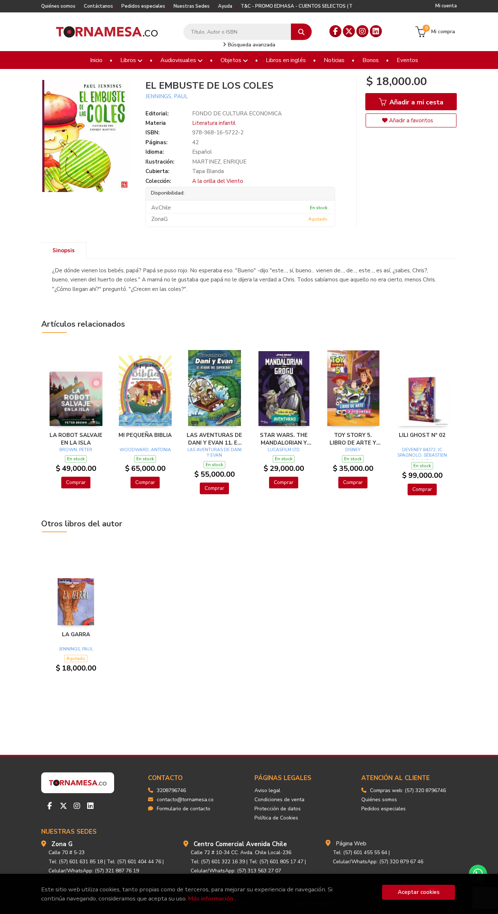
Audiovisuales (179, 60)
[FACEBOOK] (336, 31)
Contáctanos (98, 6)
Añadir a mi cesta (415, 102)
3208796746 (171, 790)
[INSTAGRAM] (363, 31)
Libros (128, 60)
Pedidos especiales (143, 6)
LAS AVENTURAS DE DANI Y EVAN (214, 452)
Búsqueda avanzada (250, 44)
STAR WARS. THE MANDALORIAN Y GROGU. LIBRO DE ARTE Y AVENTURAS (284, 438)
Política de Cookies (276, 817)
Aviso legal (267, 790)
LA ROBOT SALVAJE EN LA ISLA (76, 438)
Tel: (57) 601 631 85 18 (75, 861)
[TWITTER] (349, 31)
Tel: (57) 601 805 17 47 (276, 861)
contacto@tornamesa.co (185, 799)
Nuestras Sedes (192, 6)
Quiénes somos (58, 6)
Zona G (62, 844)
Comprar (76, 482)
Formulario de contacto (183, 808)
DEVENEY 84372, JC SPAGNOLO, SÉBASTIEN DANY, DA (422, 455)
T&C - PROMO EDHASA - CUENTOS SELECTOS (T (297, 6)
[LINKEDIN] (376, 31)
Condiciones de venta (279, 799)
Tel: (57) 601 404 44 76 (134, 861)
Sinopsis (63, 250)
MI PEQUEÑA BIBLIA (145, 435)
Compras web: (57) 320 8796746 (408, 790)
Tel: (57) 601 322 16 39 (218, 861)
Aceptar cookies (419, 892)
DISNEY (353, 450)
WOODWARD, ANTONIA (145, 450)
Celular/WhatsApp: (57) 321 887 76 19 (93, 870)
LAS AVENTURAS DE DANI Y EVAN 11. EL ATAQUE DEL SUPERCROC (214, 438)
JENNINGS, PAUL (166, 96)
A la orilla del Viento (217, 181)
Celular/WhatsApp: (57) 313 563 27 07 (236, 870)
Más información (210, 898)
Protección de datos (277, 808)
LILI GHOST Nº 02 (422, 435)
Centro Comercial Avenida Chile (240, 844)
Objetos (232, 60)
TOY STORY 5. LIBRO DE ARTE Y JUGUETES (353, 438)
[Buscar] (301, 32)
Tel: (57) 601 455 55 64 (360, 852)
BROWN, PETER (75, 450)
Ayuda (225, 6)
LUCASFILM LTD (284, 450)
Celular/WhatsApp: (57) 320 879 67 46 (378, 861)
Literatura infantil (214, 123)
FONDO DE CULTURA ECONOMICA (237, 113)
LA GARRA (76, 634)
